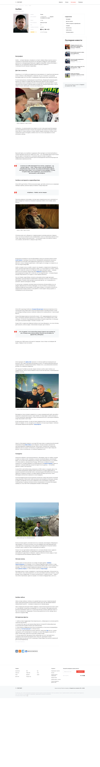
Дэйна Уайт (28, 362)
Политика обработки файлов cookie (55, 682)
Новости (61, 2)
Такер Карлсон (37, 424)
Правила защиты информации (54, 675)
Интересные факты (69, 32)
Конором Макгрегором (37, 309)
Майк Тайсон (28, 444)
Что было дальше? (26, 628)
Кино (38, 672)
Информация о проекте (55, 670)
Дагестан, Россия (43, 22)
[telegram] (23, 651)
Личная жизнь (69, 27)
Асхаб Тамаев (18, 260)
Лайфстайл (28, 672)
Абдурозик (39, 271)
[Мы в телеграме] (82, 675)
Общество (17, 672)
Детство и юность (69, 21)
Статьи (66, 2)
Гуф (47, 630)
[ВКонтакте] (16, 651)
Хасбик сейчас (69, 30)
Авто (27, 670)
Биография (68, 19)
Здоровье (28, 674)
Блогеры (26, 5)
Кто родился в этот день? (45, 17)
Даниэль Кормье (22, 568)
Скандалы (68, 25)
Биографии (73, 2)
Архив (38, 674)
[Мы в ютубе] (84, 675)
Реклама (52, 672)
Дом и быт (17, 676)
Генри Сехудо (44, 568)
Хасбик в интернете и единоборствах (73, 23)
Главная (16, 5)
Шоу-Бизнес (73, 48)
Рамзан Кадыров (48, 463)
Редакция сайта (54, 677)
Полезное (80, 2)
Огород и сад (28, 676)
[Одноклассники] (20, 651)
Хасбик (30, 5)
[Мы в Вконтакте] (80, 675)
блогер (41, 14)
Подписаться (80, 671)
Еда (37, 670)
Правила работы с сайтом (56, 679)
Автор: (19, 641)
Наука (16, 674)
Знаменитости (21, 5)
